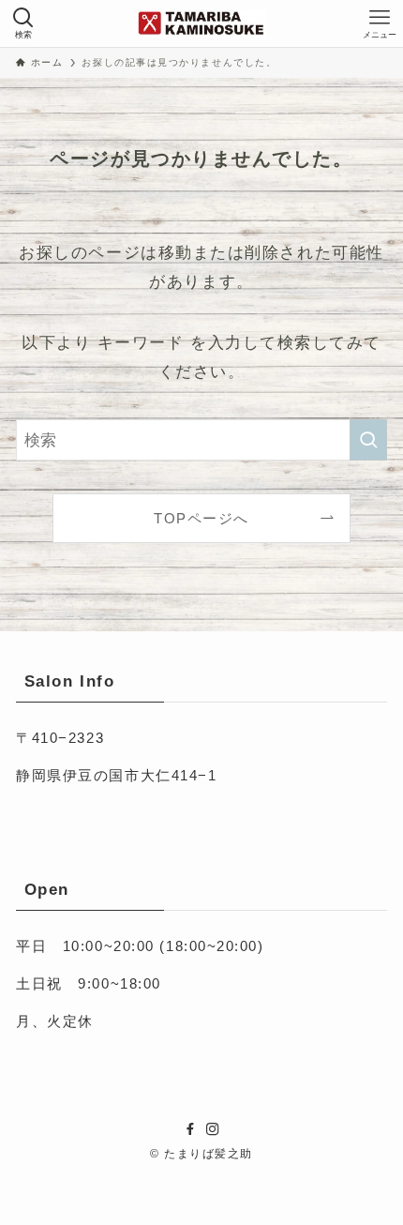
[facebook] (190, 1129)
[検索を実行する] (368, 440)
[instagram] (212, 1129)
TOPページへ (201, 518)
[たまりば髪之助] (201, 23)
